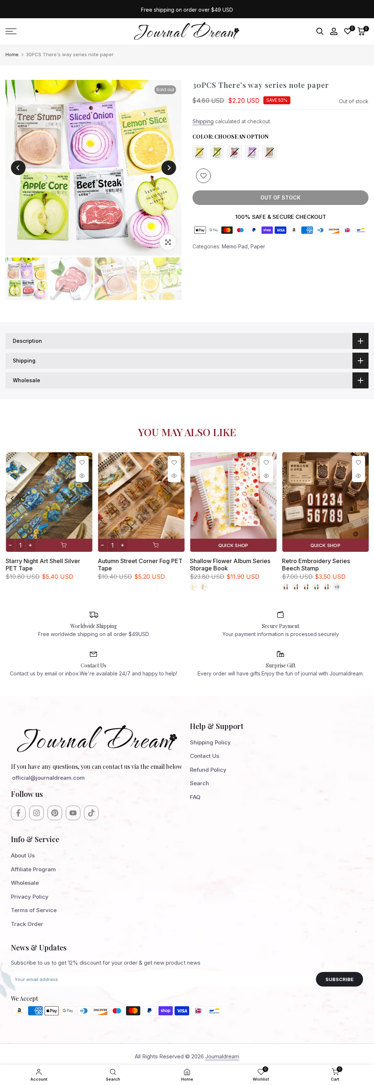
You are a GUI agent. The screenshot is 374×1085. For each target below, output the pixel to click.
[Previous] (18, 167)
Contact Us (204, 755)
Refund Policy (208, 769)
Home (12, 54)
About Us (23, 855)
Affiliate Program (33, 869)
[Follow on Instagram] (36, 813)
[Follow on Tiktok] (91, 813)
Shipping (203, 121)
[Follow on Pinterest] (54, 813)
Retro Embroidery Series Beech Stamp (316, 564)
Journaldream (222, 1056)
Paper (258, 246)
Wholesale (25, 882)
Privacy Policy (30, 896)
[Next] (168, 167)
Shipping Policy (210, 742)
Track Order (27, 924)
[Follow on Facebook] (18, 813)
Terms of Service (34, 910)
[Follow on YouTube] (73, 813)
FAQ (195, 797)
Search (199, 783)
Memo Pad (235, 246)
